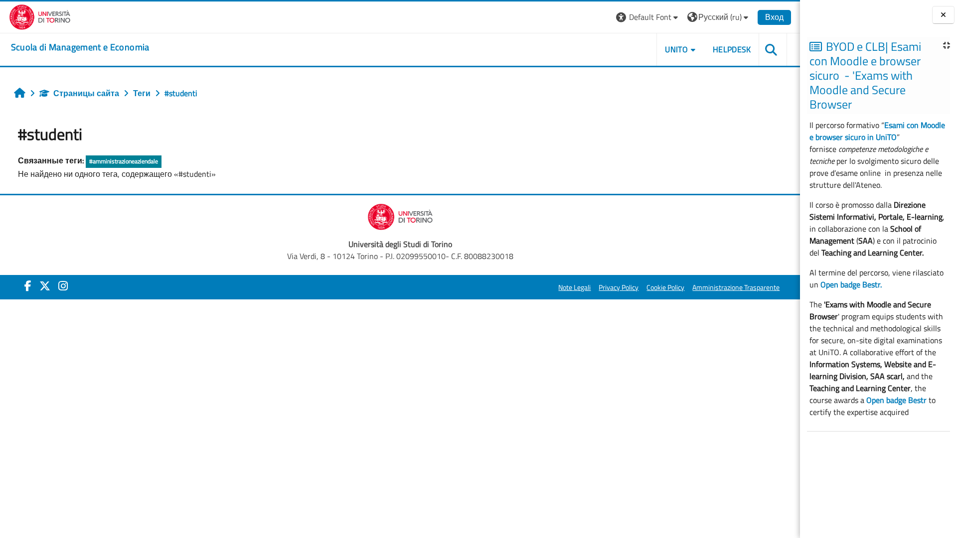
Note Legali (574, 287)
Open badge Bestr (896, 400)
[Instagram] (63, 285)
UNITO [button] (676, 49)
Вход (774, 17)
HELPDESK (732, 49)
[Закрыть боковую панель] (943, 15)
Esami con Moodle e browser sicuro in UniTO (877, 131)
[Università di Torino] (40, 16)
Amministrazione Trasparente (736, 287)
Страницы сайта (86, 93)
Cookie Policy (665, 287)
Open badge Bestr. (851, 284)
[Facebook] (27, 285)
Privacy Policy (618, 287)
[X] (44, 285)
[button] (648, 17)
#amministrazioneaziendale (123, 161)
